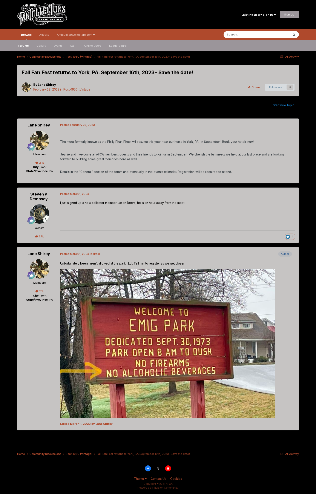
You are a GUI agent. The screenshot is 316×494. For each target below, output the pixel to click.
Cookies (176, 478)
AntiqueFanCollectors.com (75, 34)
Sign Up (289, 14)
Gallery (41, 45)
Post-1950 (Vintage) (77, 89)
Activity (44, 34)
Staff (73, 45)
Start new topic (283, 105)
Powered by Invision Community (158, 487)
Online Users (92, 45)
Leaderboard (118, 45)
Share (255, 87)
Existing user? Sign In (257, 14)
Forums (23, 45)
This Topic (277, 34)
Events (58, 45)
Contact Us (158, 478)
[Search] (294, 34)
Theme (139, 478)
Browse (26, 34)
